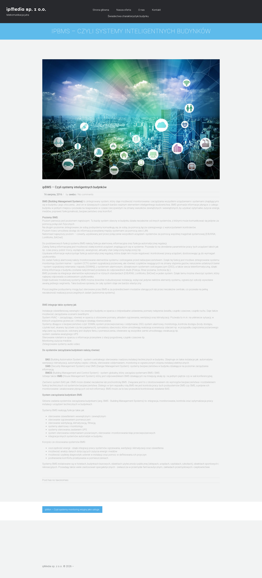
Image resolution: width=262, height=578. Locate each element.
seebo (72, 194)
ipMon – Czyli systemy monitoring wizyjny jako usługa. (72, 509)
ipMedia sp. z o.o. (26, 9)
